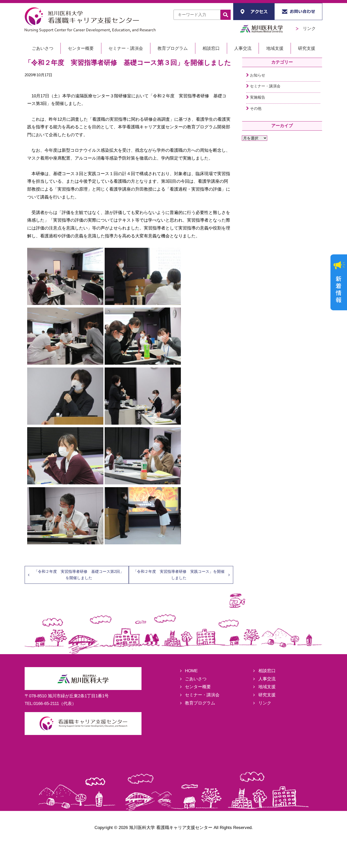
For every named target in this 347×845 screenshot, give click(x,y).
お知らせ (257, 75)
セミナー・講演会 (125, 48)
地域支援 (274, 48)
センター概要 (81, 48)
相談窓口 (211, 48)
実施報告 (257, 97)
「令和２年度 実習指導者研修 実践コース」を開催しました (179, 574)
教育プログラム (172, 48)
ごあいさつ (42, 48)
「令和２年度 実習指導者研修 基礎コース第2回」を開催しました (79, 574)
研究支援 (306, 48)
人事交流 (242, 48)
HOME (191, 670)
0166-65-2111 (46, 703)
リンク (307, 28)
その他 (255, 108)
